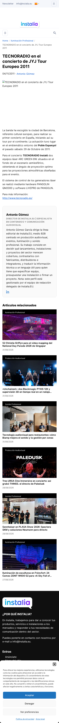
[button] (54, 664)
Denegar (29, 703)
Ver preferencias (29, 712)
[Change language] (37, 4)
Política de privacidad (25, 719)
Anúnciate (10, 656)
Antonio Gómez (25, 73)
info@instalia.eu (24, 3)
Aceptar (29, 695)
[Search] (55, 33)
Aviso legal (40, 719)
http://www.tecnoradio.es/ (17, 198)
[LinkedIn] (8, 292)
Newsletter (7, 3)
